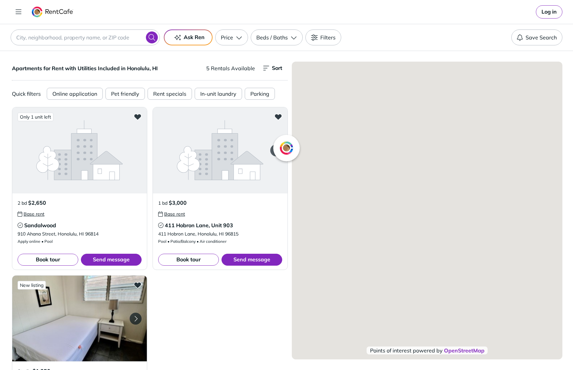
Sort (277, 68)
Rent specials (169, 93)
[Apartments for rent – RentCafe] (52, 12)
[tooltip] (31, 214)
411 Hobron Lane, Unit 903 (199, 225)
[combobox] (85, 37)
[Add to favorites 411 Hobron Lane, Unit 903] (278, 117)
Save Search (541, 37)
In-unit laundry (218, 93)
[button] (79, 150)
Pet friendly (125, 93)
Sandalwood (40, 225)
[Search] (152, 37)
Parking (259, 93)
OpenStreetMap (464, 350)
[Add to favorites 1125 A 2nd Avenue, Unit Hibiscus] (138, 285)
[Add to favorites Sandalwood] (138, 117)
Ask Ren (194, 37)
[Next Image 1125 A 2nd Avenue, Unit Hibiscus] (136, 319)
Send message (111, 259)
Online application (74, 93)
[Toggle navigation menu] (19, 12)
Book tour (48, 259)
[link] (549, 12)
